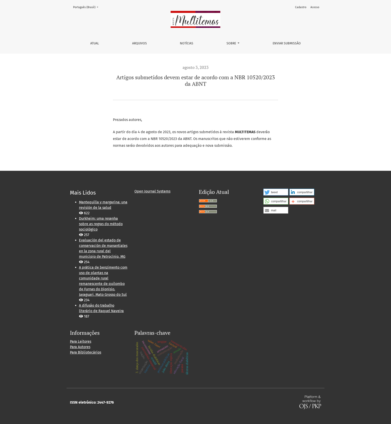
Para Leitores (80, 341)
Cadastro (300, 7)
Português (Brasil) (87, 7)
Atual (94, 43)
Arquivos (139, 43)
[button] (275, 192)
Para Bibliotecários (85, 352)
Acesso (314, 7)
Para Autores (80, 347)
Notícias (186, 43)
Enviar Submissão (287, 43)
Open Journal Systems (152, 191)
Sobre (231, 43)
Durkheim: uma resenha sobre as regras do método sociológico (101, 223)
